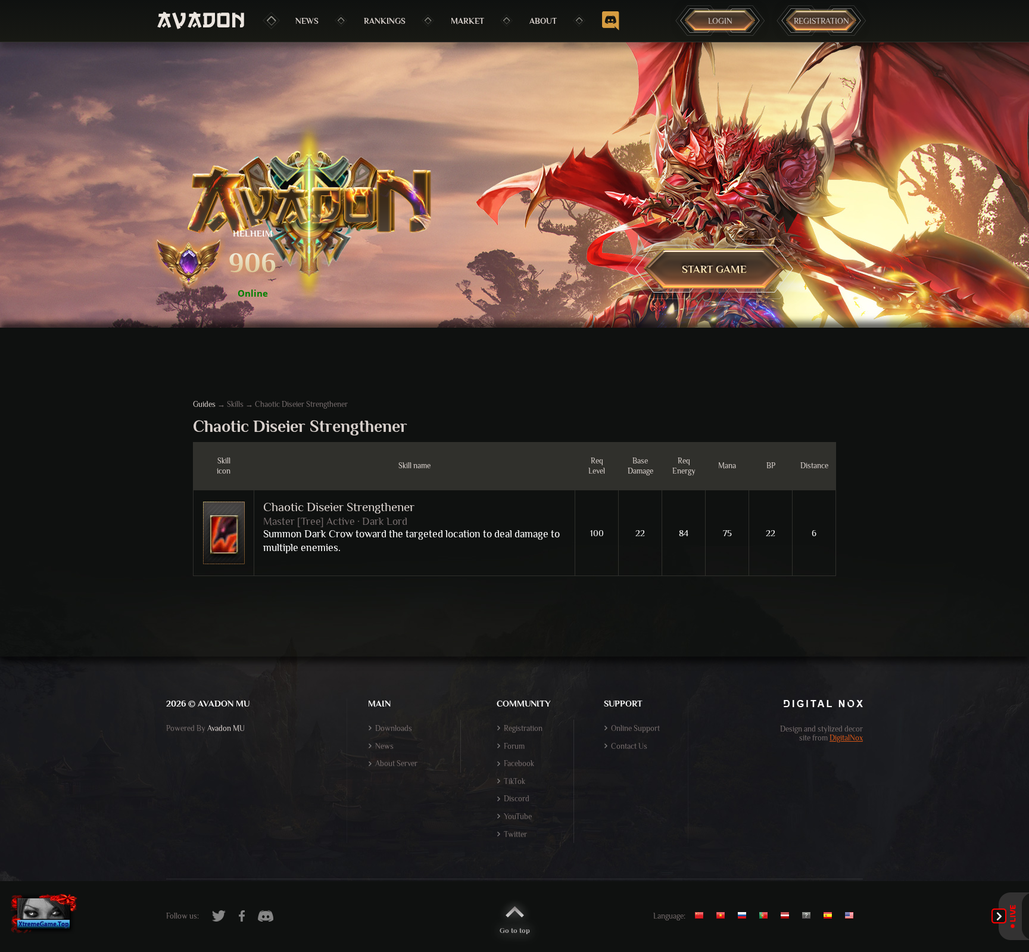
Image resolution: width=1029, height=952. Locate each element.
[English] (852, 915)
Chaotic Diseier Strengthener (338, 507)
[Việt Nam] (723, 915)
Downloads (393, 728)
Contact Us (629, 746)
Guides (204, 404)
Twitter (515, 834)
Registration (821, 21)
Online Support (635, 728)
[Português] (766, 915)
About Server (396, 763)
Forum (514, 746)
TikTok (514, 781)
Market (467, 21)
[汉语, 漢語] (703, 915)
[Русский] (745, 915)
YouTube (518, 816)
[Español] (830, 915)
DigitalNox (846, 737)
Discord (516, 798)
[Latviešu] (788, 915)
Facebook (519, 763)
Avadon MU (226, 728)
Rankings (385, 21)
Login (720, 21)
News (307, 21)
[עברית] (809, 915)
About (543, 21)
